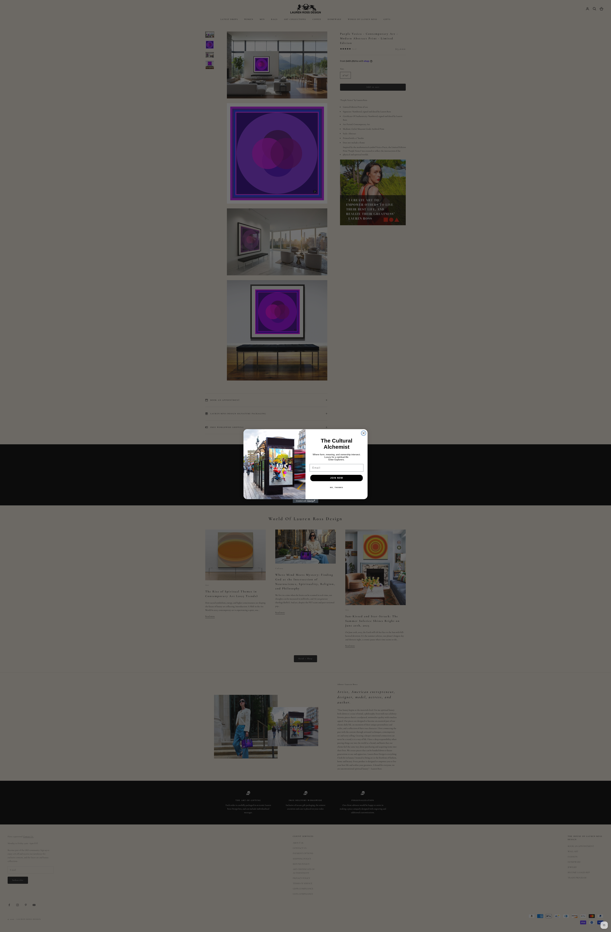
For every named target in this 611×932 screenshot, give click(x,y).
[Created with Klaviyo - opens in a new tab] (305, 501)
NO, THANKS (336, 487)
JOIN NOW (336, 478)
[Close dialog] (363, 433)
